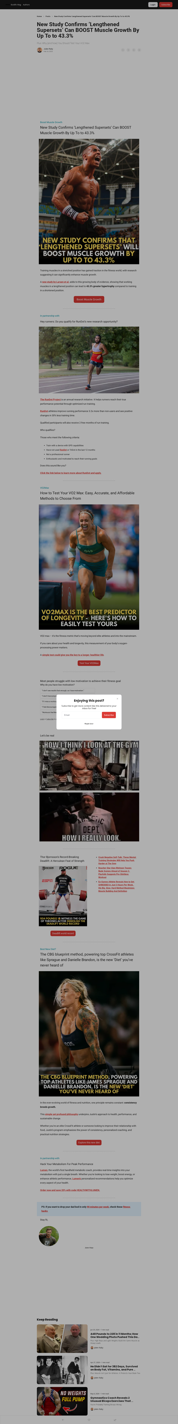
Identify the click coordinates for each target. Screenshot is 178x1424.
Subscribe (109, 715)
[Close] (117, 699)
